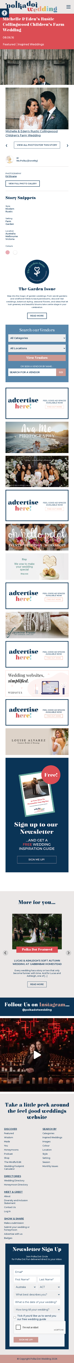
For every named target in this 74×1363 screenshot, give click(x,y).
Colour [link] (46, 1145)
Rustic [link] (9, 211)
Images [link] (46, 1141)
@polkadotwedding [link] (37, 1009)
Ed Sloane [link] (11, 176)
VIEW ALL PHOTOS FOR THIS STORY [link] (37, 145)
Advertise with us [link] (13, 1234)
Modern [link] (10, 209)
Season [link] (46, 1162)
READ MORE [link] (37, 315)
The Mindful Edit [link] (12, 1162)
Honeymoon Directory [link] (16, 1184)
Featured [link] (9, 44)
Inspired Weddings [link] (31, 44)
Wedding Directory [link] (14, 1180)
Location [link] (47, 1149)
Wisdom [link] (8, 1137)
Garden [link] (10, 224)
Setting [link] (46, 1158)
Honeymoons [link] (11, 1149)
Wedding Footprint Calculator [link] (14, 1167)
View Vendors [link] (37, 358)
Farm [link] (8, 221)
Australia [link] (10, 233)
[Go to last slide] (5, 953)
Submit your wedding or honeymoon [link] (17, 1228)
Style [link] (45, 1154)
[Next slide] (68, 953)
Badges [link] (8, 1238)
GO (61, 372)
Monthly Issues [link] (50, 1166)
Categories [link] (48, 1133)
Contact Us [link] (10, 1207)
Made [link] (7, 1141)
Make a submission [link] (14, 1223)
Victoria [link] (10, 239)
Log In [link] (7, 1211)
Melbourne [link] (12, 236)
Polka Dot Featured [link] (37, 949)
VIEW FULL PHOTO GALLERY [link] (23, 183)
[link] (4, 13)
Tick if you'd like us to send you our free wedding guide (36, 1317)
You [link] (6, 1145)
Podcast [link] (8, 1154)
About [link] (7, 1196)
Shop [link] (6, 1158)
